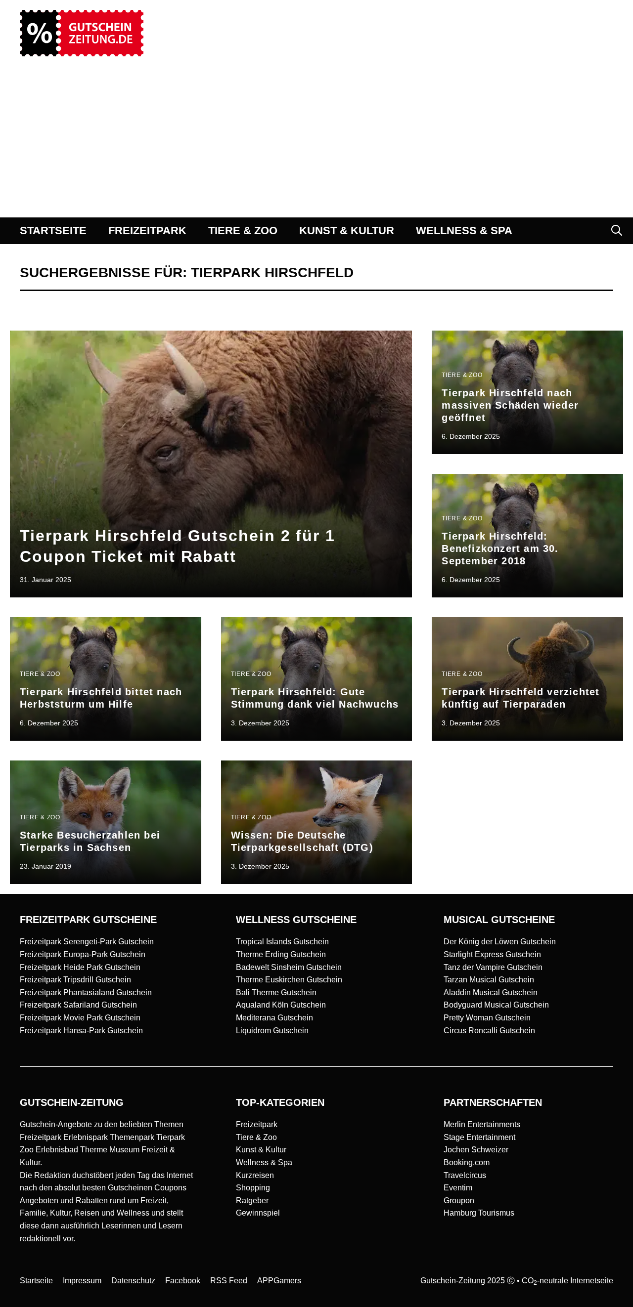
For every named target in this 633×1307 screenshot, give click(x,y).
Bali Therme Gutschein (276, 992)
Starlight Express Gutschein (492, 954)
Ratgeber (252, 1200)
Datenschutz (133, 1280)
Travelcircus (465, 1175)
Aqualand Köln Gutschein (281, 1005)
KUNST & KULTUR (346, 230)
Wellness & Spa (264, 1162)
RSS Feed (228, 1280)
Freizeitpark (256, 1124)
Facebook (182, 1280)
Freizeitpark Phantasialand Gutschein (86, 992)
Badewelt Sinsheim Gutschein (289, 967)
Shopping (253, 1187)
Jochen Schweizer (476, 1149)
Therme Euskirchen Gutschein (289, 979)
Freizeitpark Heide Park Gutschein (80, 967)
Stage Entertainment (479, 1137)
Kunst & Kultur (261, 1149)
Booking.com (467, 1162)
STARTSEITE (53, 230)
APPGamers (279, 1280)
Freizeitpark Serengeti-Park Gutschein (87, 941)
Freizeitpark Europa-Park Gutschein (82, 954)
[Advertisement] (316, 143)
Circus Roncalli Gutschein (489, 1030)
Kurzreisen (255, 1175)
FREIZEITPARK (147, 230)
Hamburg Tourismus (479, 1213)
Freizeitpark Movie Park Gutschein (80, 1017)
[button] (616, 230)
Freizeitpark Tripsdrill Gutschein (75, 979)
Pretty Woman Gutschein (487, 1017)
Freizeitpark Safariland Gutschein (78, 1005)
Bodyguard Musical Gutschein (496, 1005)
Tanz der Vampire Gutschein (493, 967)
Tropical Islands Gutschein (282, 941)
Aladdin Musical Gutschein (491, 992)
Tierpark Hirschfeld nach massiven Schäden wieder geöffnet (510, 404)
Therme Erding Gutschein (281, 954)
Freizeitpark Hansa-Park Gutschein (81, 1030)
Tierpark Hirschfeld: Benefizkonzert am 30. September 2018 (500, 548)
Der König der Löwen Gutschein (500, 941)
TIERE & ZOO (242, 230)
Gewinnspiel (258, 1213)
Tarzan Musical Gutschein (489, 979)
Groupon (459, 1200)
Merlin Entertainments (482, 1124)
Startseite (36, 1280)
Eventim (458, 1187)
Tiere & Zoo (256, 1137)
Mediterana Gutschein (274, 1017)
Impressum (82, 1280)
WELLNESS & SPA (464, 230)
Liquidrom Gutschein (272, 1030)
